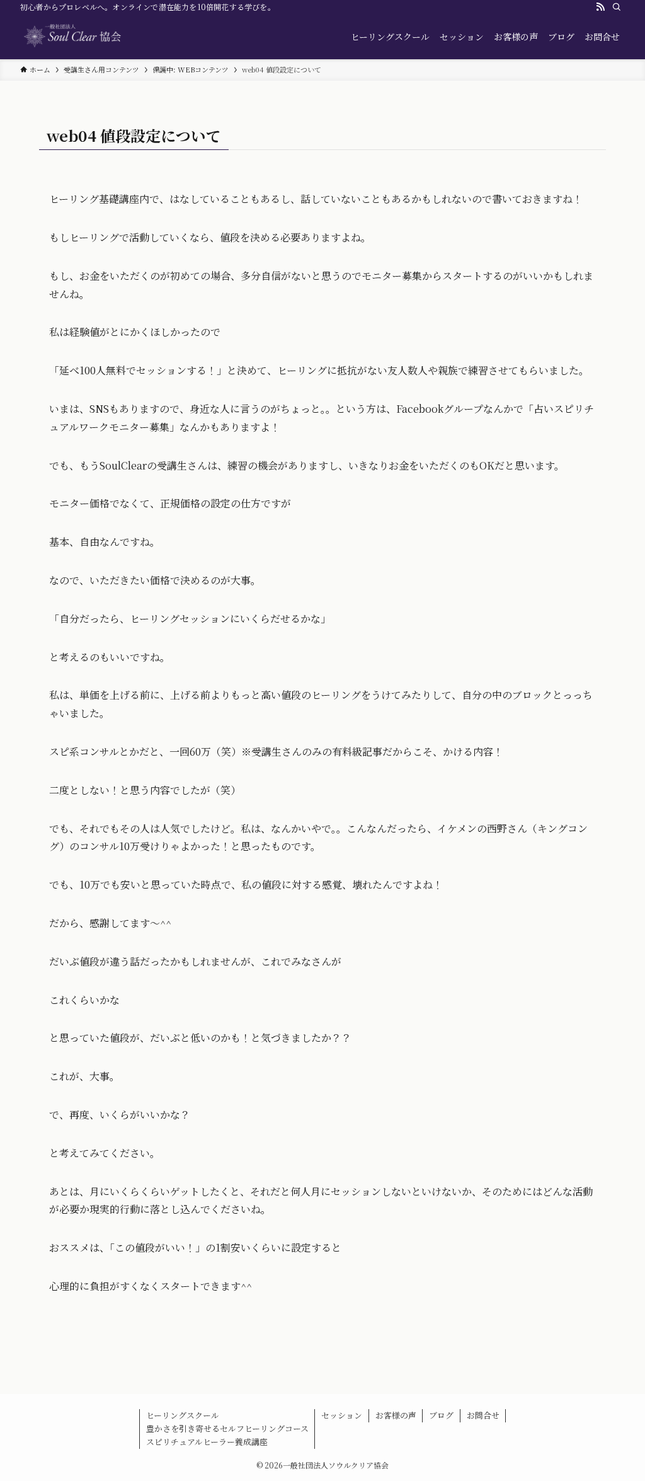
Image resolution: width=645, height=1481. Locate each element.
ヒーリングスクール (182, 1415)
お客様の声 (395, 1415)
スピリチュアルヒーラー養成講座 (207, 1442)
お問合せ (483, 1415)
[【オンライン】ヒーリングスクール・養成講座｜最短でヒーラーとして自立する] (96, 36)
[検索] (616, 7)
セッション (341, 1415)
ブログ (441, 1415)
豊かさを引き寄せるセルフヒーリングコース (227, 1428)
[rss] (600, 7)
